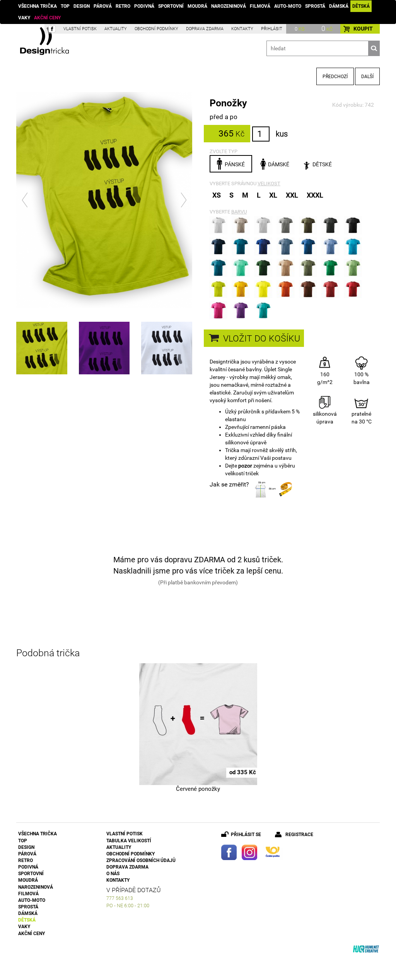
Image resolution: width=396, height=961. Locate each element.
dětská (361, 6)
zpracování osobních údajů (141, 860)
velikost (269, 183)
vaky (24, 17)
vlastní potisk (80, 28)
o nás (112, 873)
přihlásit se (246, 834)
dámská (338, 6)
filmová (260, 6)
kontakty (242, 28)
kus (282, 133)
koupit (363, 29)
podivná (144, 6)
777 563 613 (119, 898)
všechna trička (37, 6)
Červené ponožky (198, 788)
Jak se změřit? (229, 484)
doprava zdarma (205, 28)
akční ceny (47, 17)
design (81, 6)
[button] (25, 199)
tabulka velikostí (128, 840)
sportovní (171, 6)
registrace (299, 834)
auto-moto (287, 6)
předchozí (335, 76)
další (367, 76)
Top (65, 6)
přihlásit (271, 28)
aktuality (115, 28)
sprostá (315, 6)
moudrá (197, 6)
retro (123, 6)
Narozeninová (228, 6)
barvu (239, 212)
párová (103, 6)
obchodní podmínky (156, 28)
